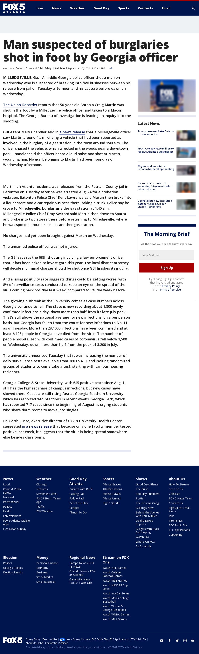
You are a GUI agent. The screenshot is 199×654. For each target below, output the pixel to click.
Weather (43, 478)
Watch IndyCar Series (116, 593)
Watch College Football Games (113, 574)
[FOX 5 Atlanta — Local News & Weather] (16, 8)
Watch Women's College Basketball (114, 608)
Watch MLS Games (115, 619)
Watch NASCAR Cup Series (115, 587)
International (11, 502)
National (8, 497)
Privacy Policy (171, 286)
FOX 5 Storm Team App (48, 500)
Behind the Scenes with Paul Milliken (147, 514)
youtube (162, 640)
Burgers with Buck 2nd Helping (147, 530)
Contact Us (176, 503)
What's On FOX (145, 541)
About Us (177, 478)
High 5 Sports (111, 503)
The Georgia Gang (147, 503)
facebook (169, 640)
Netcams (42, 489)
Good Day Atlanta (77, 481)
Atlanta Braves (112, 484)
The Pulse (142, 489)
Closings (41, 484)
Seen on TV (176, 489)
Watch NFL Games (114, 568)
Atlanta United (111, 498)
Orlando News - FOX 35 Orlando (82, 573)
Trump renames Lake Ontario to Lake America (156, 132)
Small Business (45, 582)
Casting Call (76, 494)
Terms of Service (169, 289)
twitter (177, 640)
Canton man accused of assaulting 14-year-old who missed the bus (154, 186)
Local (6, 484)
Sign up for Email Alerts (179, 509)
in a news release (37, 426)
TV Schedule (143, 546)
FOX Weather (44, 511)
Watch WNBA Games (116, 614)
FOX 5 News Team (181, 498)
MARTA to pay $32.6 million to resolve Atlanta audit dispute (156, 150)
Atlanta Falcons (112, 489)
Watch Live (143, 537)
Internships (176, 520)
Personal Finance (47, 563)
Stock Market (44, 577)
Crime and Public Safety (38, 68)
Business (42, 572)
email (193, 640)
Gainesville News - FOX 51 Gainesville (81, 581)
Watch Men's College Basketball (116, 599)
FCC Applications (179, 530)
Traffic (40, 506)
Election (10, 557)
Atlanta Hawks (112, 494)
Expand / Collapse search (193, 8)
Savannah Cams (46, 494)
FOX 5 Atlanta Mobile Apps (16, 522)
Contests (174, 494)
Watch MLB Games (115, 580)
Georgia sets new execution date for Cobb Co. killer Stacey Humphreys (155, 203)
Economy (42, 568)
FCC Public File (178, 525)
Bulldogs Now (145, 508)
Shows (141, 478)
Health (7, 511)
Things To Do (78, 512)
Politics (7, 506)
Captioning (175, 534)
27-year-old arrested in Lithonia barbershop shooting (156, 167)
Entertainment (12, 516)
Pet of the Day (78, 503)
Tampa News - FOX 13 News (81, 564)
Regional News (82, 557)
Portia (139, 498)
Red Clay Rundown (147, 494)
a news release (72, 132)
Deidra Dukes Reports (144, 522)
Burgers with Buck (80, 489)
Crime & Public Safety (12, 490)
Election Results (13, 572)
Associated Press (12, 68)
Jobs (171, 516)
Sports (108, 478)
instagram (185, 640)
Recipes (74, 508)
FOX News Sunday (14, 529)
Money (42, 557)
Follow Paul (76, 498)
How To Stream (179, 484)
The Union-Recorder (20, 104)
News (8, 478)
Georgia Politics (13, 568)
